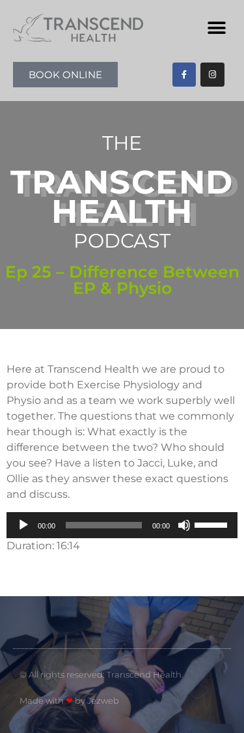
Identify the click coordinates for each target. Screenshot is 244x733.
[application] (122, 525)
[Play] (23, 525)
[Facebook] (184, 74)
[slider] (213, 524)
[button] (216, 27)
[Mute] (184, 525)
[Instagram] (212, 74)
